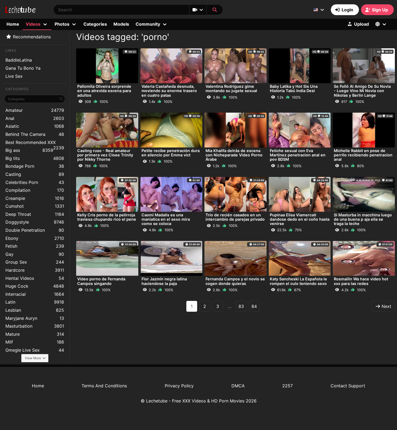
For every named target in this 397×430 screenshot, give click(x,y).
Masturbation (34, 326)
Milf (34, 342)
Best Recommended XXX (34, 143)
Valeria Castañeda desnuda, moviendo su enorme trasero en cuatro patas (169, 90)
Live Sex (14, 76)
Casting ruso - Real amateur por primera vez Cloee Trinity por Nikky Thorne (105, 155)
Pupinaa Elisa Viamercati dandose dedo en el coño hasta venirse (299, 219)
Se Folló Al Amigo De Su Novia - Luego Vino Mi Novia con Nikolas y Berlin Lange (362, 90)
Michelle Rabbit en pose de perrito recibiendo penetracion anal (363, 155)
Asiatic (34, 126)
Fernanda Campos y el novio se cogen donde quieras (235, 281)
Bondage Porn (34, 166)
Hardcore (34, 270)
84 (254, 306)
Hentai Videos (34, 278)
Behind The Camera (34, 134)
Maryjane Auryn (34, 318)
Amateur (34, 110)
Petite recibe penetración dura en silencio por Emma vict (171, 152)
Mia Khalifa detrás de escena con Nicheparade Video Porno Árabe (234, 155)
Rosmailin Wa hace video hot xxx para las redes (361, 281)
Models (121, 24)
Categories (95, 24)
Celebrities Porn (34, 182)
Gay (34, 254)
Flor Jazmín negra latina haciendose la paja (164, 281)
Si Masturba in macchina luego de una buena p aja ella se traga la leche (363, 219)
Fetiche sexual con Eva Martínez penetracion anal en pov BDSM (297, 155)
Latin (34, 302)
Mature (34, 334)
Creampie (34, 198)
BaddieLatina (18, 60)
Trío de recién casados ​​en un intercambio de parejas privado (235, 217)
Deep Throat (34, 214)
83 (241, 306)
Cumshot (34, 206)
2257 (287, 385)
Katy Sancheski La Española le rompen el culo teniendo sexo (298, 281)
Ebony (34, 238)
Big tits (34, 158)
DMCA (238, 385)
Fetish (34, 246)
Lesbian (34, 310)
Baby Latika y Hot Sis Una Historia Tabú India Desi (294, 88)
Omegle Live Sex (34, 350)
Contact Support (348, 385)
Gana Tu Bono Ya (23, 68)
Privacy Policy (179, 385)
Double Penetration (34, 230)
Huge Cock (34, 286)
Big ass (29, 150)
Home (12, 24)
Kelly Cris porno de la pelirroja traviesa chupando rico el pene (106, 217)
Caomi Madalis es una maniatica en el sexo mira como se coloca (166, 219)
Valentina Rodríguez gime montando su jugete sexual (231, 88)
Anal (34, 118)
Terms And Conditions (104, 385)
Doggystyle (34, 222)
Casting (34, 174)
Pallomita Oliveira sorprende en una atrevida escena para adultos (104, 90)
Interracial (34, 294)
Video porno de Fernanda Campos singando (101, 281)
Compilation (34, 190)
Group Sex (34, 262)
